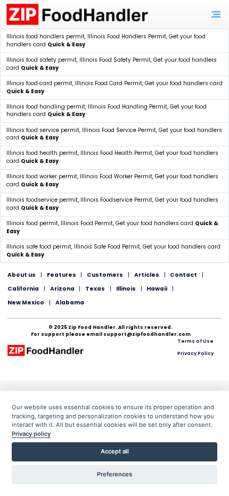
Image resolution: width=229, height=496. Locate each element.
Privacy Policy (195, 353)
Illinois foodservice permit (42, 199)
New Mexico (25, 303)
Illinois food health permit (42, 153)
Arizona (62, 289)
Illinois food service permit (42, 130)
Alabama (69, 303)
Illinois (126, 289)
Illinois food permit (32, 223)
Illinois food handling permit (45, 106)
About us (21, 275)
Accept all (115, 451)
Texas (95, 289)
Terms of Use (195, 341)
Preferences (114, 474)
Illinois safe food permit (38, 246)
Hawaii (156, 289)
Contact (183, 275)
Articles (146, 275)
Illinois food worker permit (41, 176)
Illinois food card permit (39, 83)
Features (61, 275)
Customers (105, 275)
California (23, 289)
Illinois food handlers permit (45, 36)
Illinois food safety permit (41, 59)
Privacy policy (31, 433)
